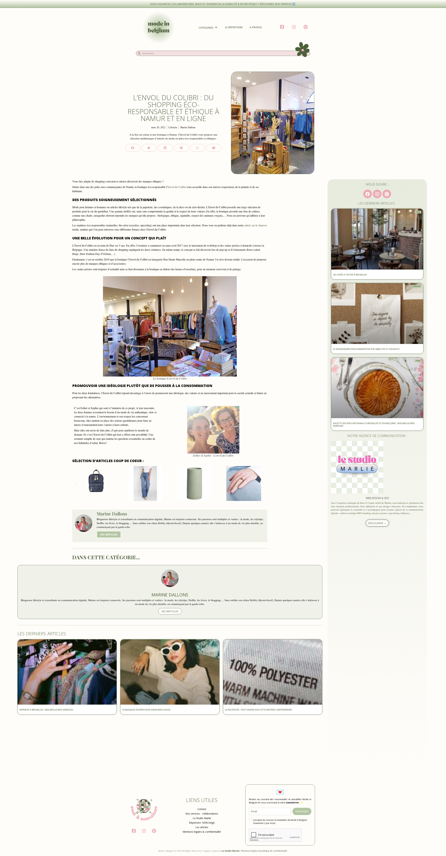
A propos (256, 27)
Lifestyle (172, 127)
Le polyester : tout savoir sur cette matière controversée (258, 709)
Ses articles (108, 534)
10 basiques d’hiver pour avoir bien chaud (146, 709)
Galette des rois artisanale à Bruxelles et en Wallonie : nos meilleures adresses (374, 424)
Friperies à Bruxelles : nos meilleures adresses (46, 709)
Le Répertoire (234, 27)
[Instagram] (377, 194)
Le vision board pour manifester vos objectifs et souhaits (366, 349)
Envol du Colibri (177, 187)
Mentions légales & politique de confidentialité (264, 850)
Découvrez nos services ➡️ (278, 4)
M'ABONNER (302, 811)
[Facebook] (367, 194)
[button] (132, 148)
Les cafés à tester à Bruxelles (350, 274)
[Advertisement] (121, 742)
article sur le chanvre (255, 225)
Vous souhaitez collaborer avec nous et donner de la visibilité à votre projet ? (205, 4)
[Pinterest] (386, 194)
